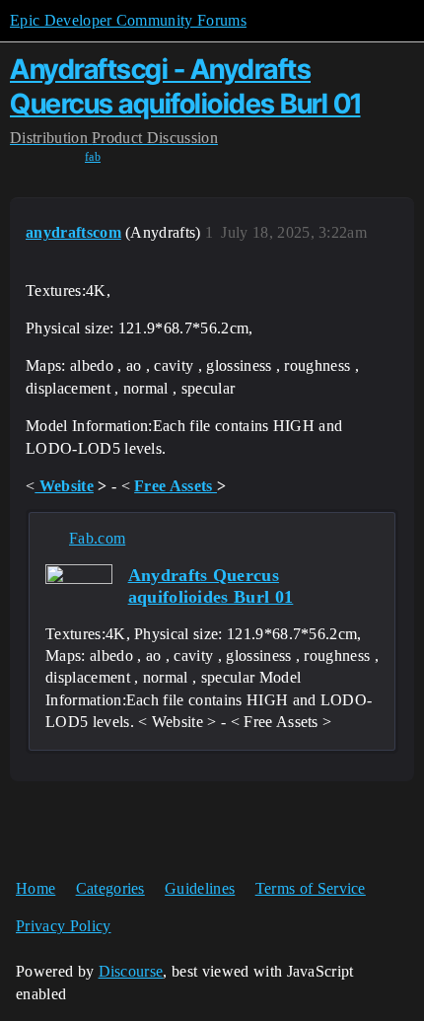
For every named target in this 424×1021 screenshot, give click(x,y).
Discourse (131, 971)
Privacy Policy (63, 925)
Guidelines (200, 888)
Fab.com (97, 538)
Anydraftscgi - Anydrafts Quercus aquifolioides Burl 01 (185, 86)
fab (93, 157)
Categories (110, 888)
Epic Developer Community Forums (128, 20)
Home (35, 888)
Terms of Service (310, 888)
